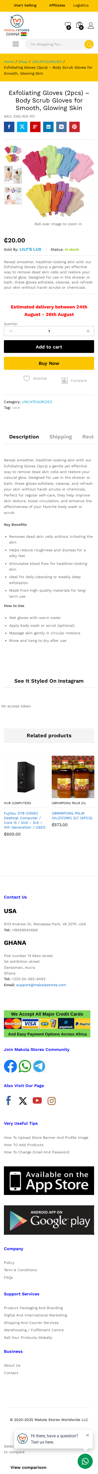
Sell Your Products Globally (28, 1337)
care (16, 407)
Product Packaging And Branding (33, 1308)
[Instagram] (51, 1101)
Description (24, 436)
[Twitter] (23, 1102)
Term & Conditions (20, 1270)
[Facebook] (8, 1102)
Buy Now (49, 363)
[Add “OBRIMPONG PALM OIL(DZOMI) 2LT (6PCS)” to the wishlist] (84, 795)
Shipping (60, 436)
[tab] (24, 439)
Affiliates (57, 5)
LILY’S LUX (30, 249)
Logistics (81, 5)
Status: (57, 249)
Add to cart (49, 347)
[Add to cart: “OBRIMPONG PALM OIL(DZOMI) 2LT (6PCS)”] (60, 795)
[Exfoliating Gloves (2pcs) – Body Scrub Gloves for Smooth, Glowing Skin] (9, 127)
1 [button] (44, 860)
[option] (13, 154)
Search (89, 44)
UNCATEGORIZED (37, 402)
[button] (74, 380)
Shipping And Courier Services (31, 1323)
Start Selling (25, 5)
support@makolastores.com (41, 985)
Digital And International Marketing (35, 1315)
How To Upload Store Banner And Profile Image (46, 1137)
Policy (9, 1262)
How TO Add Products (23, 1145)
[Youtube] (37, 1102)
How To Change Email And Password (36, 1152)
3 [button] (54, 860)
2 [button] (49, 860)
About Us (12, 1365)
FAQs (8, 1277)
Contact (11, 1373)
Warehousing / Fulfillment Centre (34, 1330)
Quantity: (11, 323)
